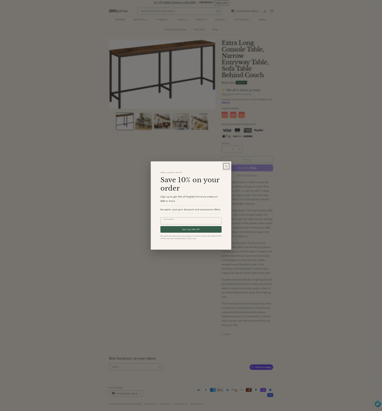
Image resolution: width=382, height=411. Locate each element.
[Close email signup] (226, 166)
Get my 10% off (191, 229)
